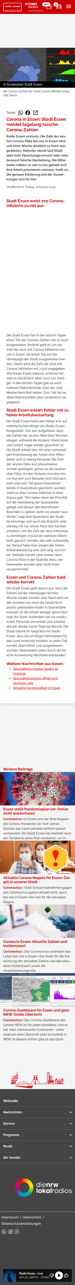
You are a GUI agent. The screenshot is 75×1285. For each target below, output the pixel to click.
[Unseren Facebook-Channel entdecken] (10, 1231)
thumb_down (51, 1275)
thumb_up (66, 1275)
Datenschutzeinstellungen (21, 1224)
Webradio (10, 1101)
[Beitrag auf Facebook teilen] (27, 112)
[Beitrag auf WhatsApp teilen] (20, 112)
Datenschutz (32, 1217)
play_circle (59, 1275)
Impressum (10, 1217)
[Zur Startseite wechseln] (12, 7)
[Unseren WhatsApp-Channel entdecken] (4, 1231)
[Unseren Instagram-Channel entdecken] (16, 1231)
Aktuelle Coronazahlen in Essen (36, 688)
